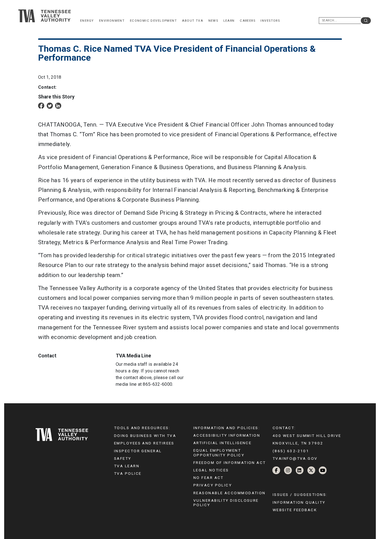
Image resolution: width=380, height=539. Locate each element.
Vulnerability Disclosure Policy (226, 502)
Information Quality (299, 502)
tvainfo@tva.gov (295, 458)
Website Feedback (295, 510)
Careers (247, 21)
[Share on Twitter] (50, 105)
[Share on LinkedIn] (58, 105)
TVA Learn (126, 466)
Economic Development (153, 21)
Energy (87, 21)
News (213, 21)
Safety (122, 458)
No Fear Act (208, 477)
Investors (270, 21)
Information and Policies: (226, 428)
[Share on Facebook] (41, 105)
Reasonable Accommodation (229, 493)
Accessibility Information (226, 435)
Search (366, 20)
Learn (229, 21)
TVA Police (127, 473)
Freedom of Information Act (229, 462)
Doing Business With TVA (145, 435)
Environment (112, 21)
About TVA (192, 21)
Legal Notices (211, 470)
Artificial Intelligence (222, 443)
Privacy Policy (212, 485)
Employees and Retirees (144, 443)
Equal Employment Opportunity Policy (218, 452)
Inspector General (138, 451)
